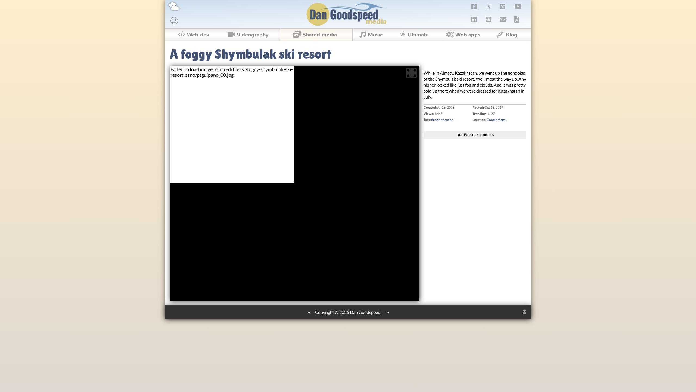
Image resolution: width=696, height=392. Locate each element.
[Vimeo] (503, 6)
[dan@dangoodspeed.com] (503, 19)
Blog (511, 34)
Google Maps (496, 120)
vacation (447, 120)
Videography (252, 34)
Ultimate (418, 34)
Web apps (467, 34)
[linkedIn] (474, 19)
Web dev (198, 34)
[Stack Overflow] (488, 6)
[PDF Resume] (516, 19)
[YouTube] (518, 6)
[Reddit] (488, 19)
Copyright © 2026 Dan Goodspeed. (348, 312)
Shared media (319, 34)
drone (435, 120)
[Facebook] (474, 6)
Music (375, 34)
